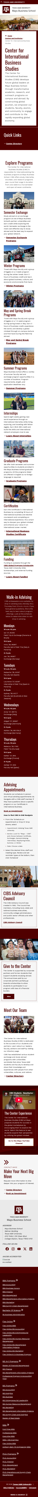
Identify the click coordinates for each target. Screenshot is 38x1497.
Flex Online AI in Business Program (17, 1354)
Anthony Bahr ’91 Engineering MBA (17, 1447)
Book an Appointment (13, 811)
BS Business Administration (14, 1315)
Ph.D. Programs (9, 1454)
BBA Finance (8, 1292)
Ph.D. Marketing (9, 1469)
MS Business (8, 1397)
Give (9, 996)
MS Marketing (8, 1407)
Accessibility (21, 1488)
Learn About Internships (18, 436)
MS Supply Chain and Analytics (15, 1415)
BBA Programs (9, 1281)
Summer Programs (16, 388)
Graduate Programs (16, 481)
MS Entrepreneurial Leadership (15, 1400)
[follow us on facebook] (7, 1249)
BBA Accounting (9, 1285)
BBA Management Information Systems (18, 1299)
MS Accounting (9, 1390)
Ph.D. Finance (8, 1462)
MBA (5, 1425)
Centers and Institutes (13, 38)
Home (10, 36)
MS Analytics (8, 1393)
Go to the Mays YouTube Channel (19, 1142)
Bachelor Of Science (12, 1310)
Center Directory (14, 144)
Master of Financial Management (16, 1365)
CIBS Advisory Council (12, 922)
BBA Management (10, 1295)
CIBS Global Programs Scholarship (18, 565)
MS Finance (7, 1369)
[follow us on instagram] (13, 1249)
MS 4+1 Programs (10, 1361)
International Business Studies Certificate (17, 533)
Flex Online (8, 1321)
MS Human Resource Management (17, 1404)
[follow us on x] (25, 1249)
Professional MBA (10, 1433)
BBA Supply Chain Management (15, 1306)
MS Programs (9, 1386)
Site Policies (8, 1488)
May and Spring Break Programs (17, 341)
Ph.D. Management (10, 1465)
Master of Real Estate (11, 1418)
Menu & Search (18, 1495)
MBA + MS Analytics (10, 1440)
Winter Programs (15, 285)
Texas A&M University (14, 2)
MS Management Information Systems (18, 1373)
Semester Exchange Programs (16, 239)
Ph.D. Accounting (9, 1458)
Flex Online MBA (9, 1326)
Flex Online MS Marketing (13, 1351)
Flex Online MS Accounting (13, 1329)
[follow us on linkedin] (31, 1249)
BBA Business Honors (11, 1288)
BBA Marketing (8, 1302)
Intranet (32, 1488)
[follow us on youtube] (19, 1249)
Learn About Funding (17, 577)
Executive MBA (9, 1436)
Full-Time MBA (9, 1429)
